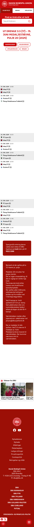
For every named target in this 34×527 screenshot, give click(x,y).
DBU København (17, 499)
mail (16, 249)
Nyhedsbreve (17, 439)
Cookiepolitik (17, 457)
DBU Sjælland (17, 505)
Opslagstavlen (12, 49)
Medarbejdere (17, 448)
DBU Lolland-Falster (17, 502)
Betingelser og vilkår (17, 460)
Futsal (17, 508)
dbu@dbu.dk (18, 478)
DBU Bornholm (17, 490)
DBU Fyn (17, 493)
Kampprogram (10, 44)
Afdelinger (17, 445)
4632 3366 (10, 251)
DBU (17, 487)
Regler (24, 49)
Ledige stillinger (17, 451)
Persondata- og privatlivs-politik (17, 514)
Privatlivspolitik (17, 454)
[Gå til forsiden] (16, 4)
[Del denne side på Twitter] (5, 519)
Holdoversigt (24, 44)
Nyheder (17, 442)
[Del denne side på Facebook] (2, 519)
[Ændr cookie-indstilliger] (3, 524)
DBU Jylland (17, 496)
